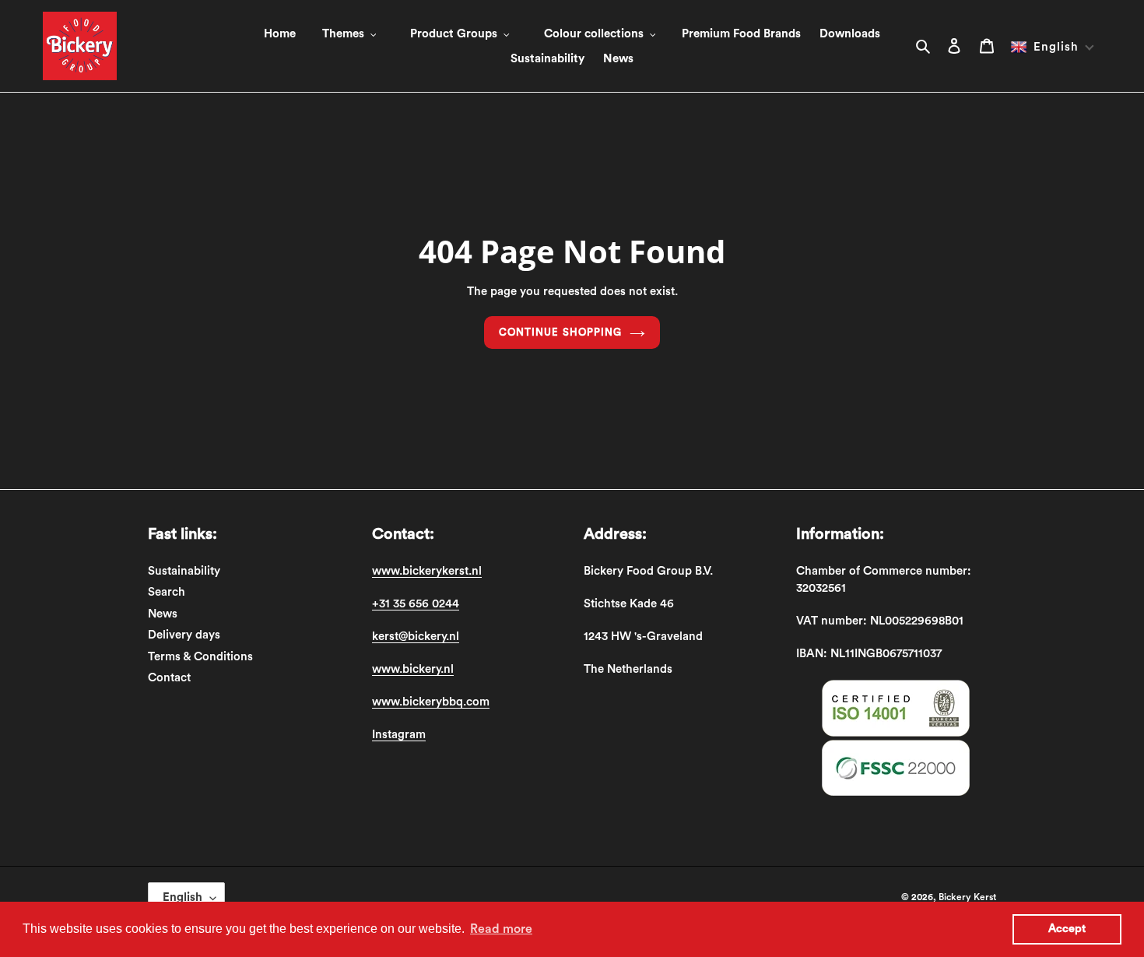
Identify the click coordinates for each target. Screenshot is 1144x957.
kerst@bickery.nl (415, 636)
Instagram (399, 735)
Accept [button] (1067, 928)
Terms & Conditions (200, 657)
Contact (169, 678)
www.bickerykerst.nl (427, 571)
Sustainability (184, 571)
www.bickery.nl (413, 669)
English (182, 897)
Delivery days (184, 635)
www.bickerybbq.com (431, 702)
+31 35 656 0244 (415, 604)
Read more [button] (501, 929)
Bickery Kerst (967, 897)
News (162, 614)
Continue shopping (560, 332)
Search (166, 592)
